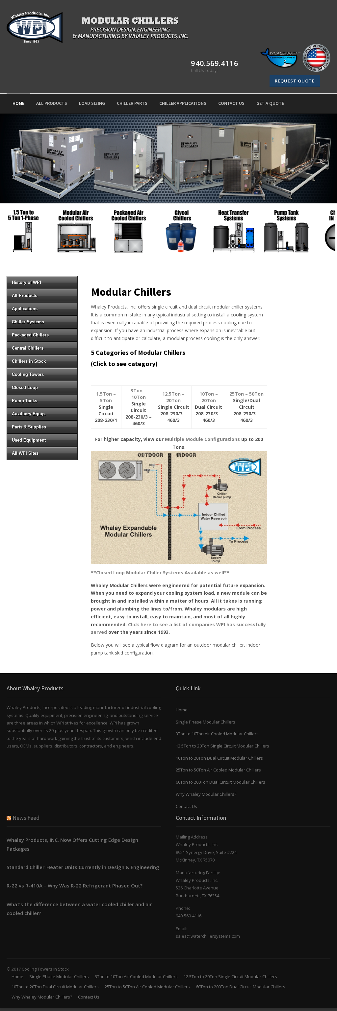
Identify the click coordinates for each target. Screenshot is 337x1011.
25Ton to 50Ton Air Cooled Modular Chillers (218, 770)
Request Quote (295, 81)
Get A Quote (270, 103)
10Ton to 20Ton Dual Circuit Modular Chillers (219, 758)
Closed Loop (25, 387)
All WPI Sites (25, 453)
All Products (51, 103)
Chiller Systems (28, 321)
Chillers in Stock (29, 361)
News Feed (26, 817)
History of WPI (26, 282)
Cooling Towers (28, 374)
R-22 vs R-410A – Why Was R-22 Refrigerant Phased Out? (75, 885)
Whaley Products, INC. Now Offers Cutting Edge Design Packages (72, 844)
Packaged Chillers (30, 335)
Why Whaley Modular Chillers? (206, 794)
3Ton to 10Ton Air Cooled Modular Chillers (217, 734)
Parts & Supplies (29, 427)
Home (18, 103)
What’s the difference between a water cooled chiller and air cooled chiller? (79, 908)
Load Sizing (92, 103)
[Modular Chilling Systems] (101, 26)
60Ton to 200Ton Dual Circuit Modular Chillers (220, 782)
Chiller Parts (132, 103)
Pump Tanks (24, 400)
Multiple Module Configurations (202, 439)
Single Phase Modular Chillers (205, 722)
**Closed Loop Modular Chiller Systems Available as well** (160, 572)
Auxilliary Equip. (29, 413)
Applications (25, 308)
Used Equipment (29, 440)
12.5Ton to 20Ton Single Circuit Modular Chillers (222, 746)
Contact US (231, 103)
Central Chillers (27, 348)
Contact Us (186, 806)
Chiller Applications (182, 103)
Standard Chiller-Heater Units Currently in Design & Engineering (83, 867)
